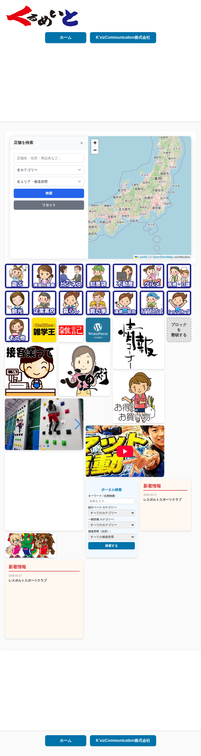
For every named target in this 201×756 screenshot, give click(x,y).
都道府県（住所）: (99, 531)
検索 (49, 193)
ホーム (66, 37)
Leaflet (142, 257)
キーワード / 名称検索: (102, 495)
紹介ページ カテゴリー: (102, 507)
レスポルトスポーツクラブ (162, 499)
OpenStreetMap (163, 257)
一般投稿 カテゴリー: (101, 519)
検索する (111, 545)
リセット (49, 205)
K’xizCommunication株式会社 (123, 37)
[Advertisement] (100, 80)
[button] (95, 143)
